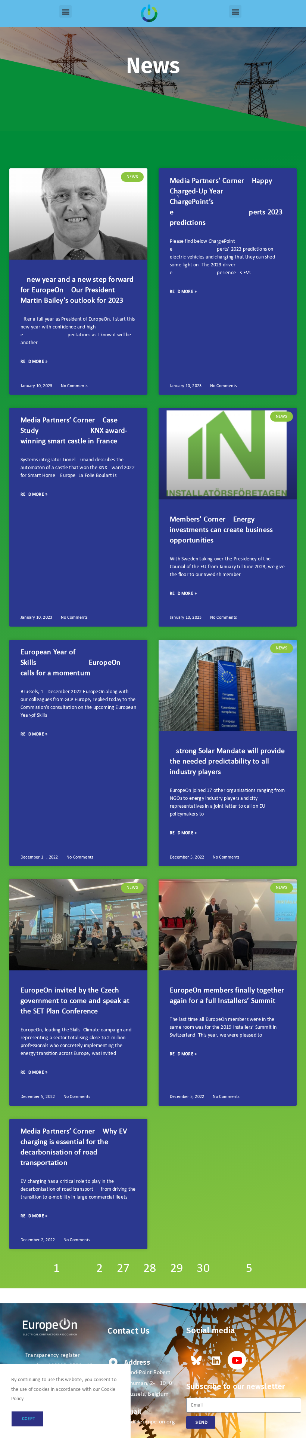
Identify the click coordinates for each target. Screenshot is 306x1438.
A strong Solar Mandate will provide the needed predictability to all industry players (227, 761)
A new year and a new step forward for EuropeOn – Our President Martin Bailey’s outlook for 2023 (77, 290)
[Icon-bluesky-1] (195, 1360)
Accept (27, 1419)
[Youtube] (237, 1360)
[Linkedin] (216, 1360)
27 (123, 1268)
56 (249, 1268)
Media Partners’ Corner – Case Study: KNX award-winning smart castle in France (74, 431)
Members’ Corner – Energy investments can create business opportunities (221, 530)
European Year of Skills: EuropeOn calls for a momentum (71, 663)
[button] (65, 11)
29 (176, 1268)
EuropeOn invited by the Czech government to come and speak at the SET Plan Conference (75, 1001)
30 (203, 1268)
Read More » (34, 362)
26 (99, 1268)
